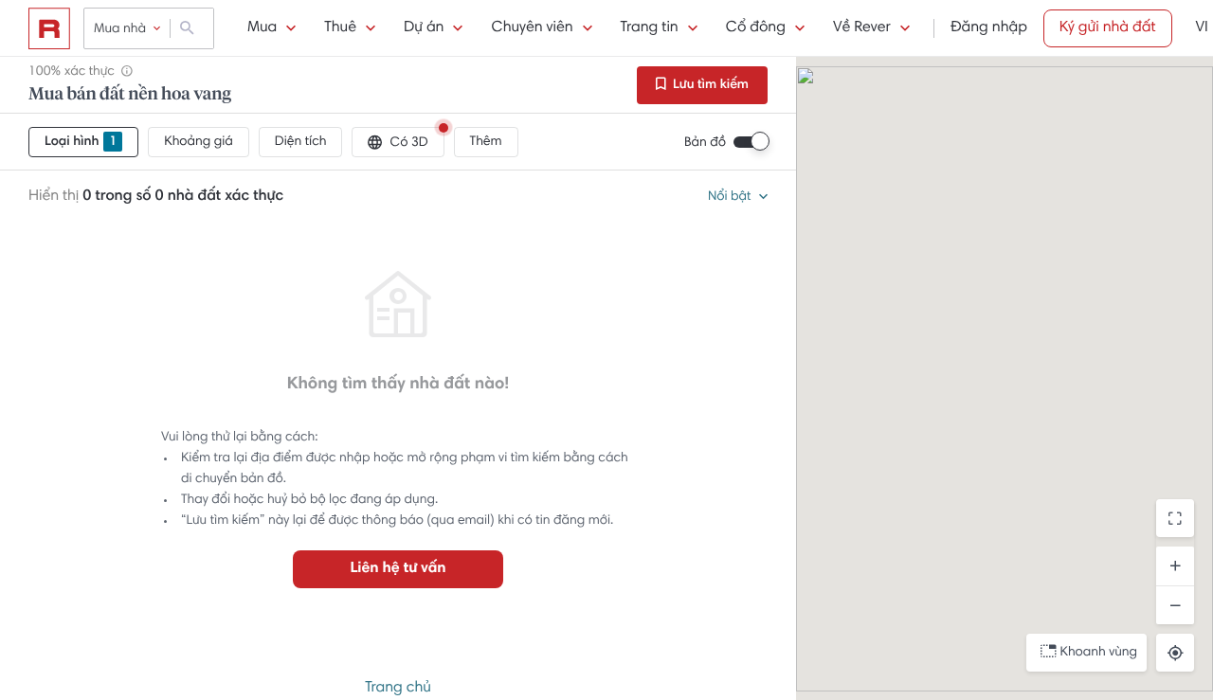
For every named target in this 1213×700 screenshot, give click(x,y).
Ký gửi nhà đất (1107, 28)
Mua (262, 28)
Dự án (424, 28)
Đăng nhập (988, 28)
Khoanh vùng (1098, 652)
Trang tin (650, 28)
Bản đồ (705, 143)
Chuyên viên (531, 28)
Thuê (340, 28)
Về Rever (862, 28)
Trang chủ (398, 688)
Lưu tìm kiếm (709, 85)
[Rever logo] (49, 28)
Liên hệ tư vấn (397, 569)
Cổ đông (756, 28)
